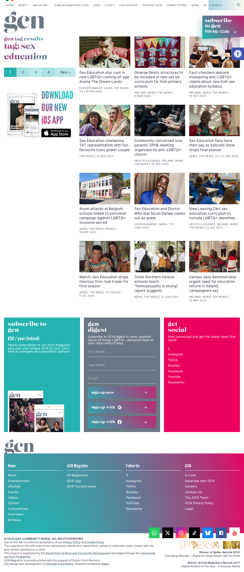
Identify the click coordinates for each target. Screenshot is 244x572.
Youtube (174, 376)
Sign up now (103, 392)
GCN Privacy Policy (199, 503)
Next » (65, 72)
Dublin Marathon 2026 (71, 5)
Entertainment (19, 481)
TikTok (173, 360)
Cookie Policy (95, 542)
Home (10, 5)
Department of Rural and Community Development (78, 553)
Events (13, 492)
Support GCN (152, 5)
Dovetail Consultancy (60, 564)
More (195, 5)
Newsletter (176, 382)
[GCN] (19, 452)
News (22, 5)
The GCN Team (196, 497)
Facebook (175, 371)
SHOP (96, 5)
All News (14, 520)
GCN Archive (128, 5)
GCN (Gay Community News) (28, 538)
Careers (191, 486)
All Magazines (77, 475)
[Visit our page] (154, 532)
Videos (13, 497)
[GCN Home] (25, 22)
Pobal (120, 553)
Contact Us (193, 492)
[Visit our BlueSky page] (207, 532)
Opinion (13, 503)
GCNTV (110, 5)
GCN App (74, 481)
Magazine (40, 5)
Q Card (190, 475)
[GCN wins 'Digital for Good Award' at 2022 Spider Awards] (199, 545)
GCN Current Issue (81, 486)
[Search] (239, 5)
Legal (189, 509)
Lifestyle (14, 486)
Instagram (175, 354)
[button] (238, 54)
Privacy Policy (72, 542)
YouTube (132, 503)
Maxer (105, 564)
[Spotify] (40, 114)
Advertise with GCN (200, 481)
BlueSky (174, 365)
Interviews (16, 514)
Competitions (176, 5)
